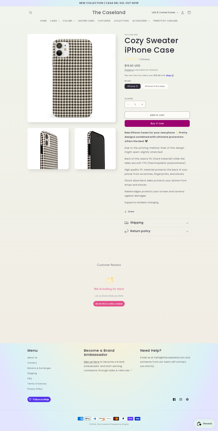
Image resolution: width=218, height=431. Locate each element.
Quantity (129, 98)
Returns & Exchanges (39, 368)
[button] (30, 12)
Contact (32, 362)
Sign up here (91, 362)
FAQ (29, 378)
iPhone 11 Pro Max (156, 87)
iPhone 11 (133, 86)
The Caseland (103, 424)
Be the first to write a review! (109, 303)
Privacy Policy (35, 388)
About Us (32, 357)
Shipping (129, 70)
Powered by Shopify (120, 424)
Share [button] (131, 211)
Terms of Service (37, 383)
